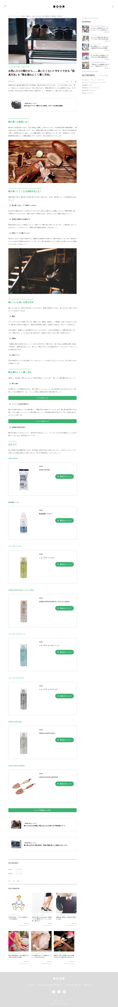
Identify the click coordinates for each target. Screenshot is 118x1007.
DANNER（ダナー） (88, 85)
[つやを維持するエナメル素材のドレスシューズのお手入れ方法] (41, 941)
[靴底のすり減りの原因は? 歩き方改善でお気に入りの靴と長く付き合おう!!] (64, 941)
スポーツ (86, 985)
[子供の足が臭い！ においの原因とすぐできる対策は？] (18, 903)
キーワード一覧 (103, 75)
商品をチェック (66, 476)
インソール (19, 873)
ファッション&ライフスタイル (50, 985)
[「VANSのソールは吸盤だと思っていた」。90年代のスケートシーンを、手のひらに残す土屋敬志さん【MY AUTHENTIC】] (85, 65)
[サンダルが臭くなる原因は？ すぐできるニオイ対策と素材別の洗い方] (85, 56)
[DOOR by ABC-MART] (59, 7)
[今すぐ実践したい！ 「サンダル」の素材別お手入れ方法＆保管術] (85, 47)
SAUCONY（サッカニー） (90, 90)
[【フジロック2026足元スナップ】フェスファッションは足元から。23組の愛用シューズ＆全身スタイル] (85, 29)
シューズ (31, 985)
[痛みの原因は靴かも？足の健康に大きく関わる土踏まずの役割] (18, 941)
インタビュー (86, 80)
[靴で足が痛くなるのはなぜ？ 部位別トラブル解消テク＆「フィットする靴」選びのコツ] (42, 903)
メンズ (94, 80)
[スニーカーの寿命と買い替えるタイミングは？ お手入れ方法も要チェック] (85, 38)
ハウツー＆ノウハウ (16, 16)
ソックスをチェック (42, 398)
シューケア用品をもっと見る (42, 810)
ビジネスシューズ (95, 82)
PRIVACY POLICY (59, 1001)
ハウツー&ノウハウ (72, 985)
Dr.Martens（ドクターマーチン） (92, 88)
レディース (101, 80)
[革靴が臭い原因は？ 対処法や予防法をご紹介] (66, 903)
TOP (9, 16)
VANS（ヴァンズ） (88, 93)
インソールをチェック (42, 421)
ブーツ (104, 82)
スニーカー (86, 82)
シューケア (19, 869)
